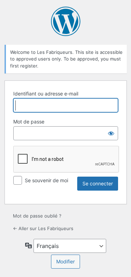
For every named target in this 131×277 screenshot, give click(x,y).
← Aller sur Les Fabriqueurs (43, 228)
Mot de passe (28, 122)
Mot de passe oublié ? (37, 216)
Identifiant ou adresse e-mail (45, 94)
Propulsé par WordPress (65, 21)
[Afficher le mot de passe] (111, 133)
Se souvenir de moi (46, 180)
